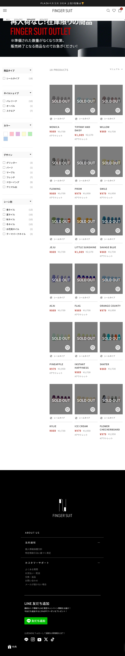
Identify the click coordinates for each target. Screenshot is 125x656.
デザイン (8, 154)
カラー (7, 125)
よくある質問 (31, 569)
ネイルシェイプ (11, 93)
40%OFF (44, 19)
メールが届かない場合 (35, 584)
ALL (8, 19)
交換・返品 (30, 576)
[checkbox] (18, 78)
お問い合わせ (31, 580)
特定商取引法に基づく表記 (38, 552)
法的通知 (30, 542)
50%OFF (31, 19)
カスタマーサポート (37, 562)
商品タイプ (9, 70)
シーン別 (8, 201)
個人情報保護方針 (33, 549)
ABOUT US (32, 532)
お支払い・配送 (32, 573)
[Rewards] (12, 646)
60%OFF (18, 19)
